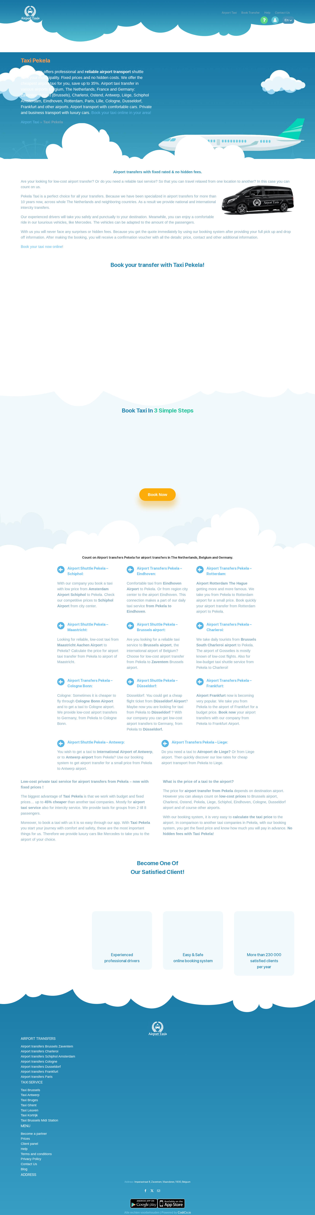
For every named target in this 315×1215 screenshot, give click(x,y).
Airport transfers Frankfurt (39, 1071)
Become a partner (34, 1134)
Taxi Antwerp (30, 1095)
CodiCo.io (184, 1212)
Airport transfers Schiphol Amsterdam (48, 1056)
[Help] (264, 20)
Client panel (29, 1144)
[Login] (275, 20)
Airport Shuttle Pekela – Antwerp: (96, 742)
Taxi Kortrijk (29, 1115)
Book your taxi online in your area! (121, 112)
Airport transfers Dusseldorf (41, 1066)
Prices (25, 1138)
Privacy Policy (31, 1159)
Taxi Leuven (29, 1110)
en (287, 20)
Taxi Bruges (29, 1100)
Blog (24, 1169)
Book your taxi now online (41, 247)
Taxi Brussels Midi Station (39, 1120)
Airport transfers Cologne (39, 1061)
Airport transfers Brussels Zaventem (47, 1046)
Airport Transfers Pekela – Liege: (200, 742)
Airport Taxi (30, 122)
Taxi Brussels (30, 1090)
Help (24, 1149)
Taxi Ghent (28, 1105)
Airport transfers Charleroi (39, 1051)
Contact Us (29, 1164)
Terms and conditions (36, 1154)
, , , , (162, 1181)
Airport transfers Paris (36, 1077)
